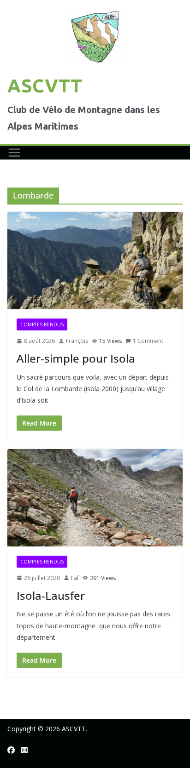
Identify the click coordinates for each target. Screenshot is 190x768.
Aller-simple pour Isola (76, 358)
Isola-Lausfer (51, 595)
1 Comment (148, 341)
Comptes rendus (42, 324)
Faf (75, 578)
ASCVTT (44, 85)
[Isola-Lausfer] (95, 497)
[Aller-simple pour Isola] (95, 260)
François (77, 341)
